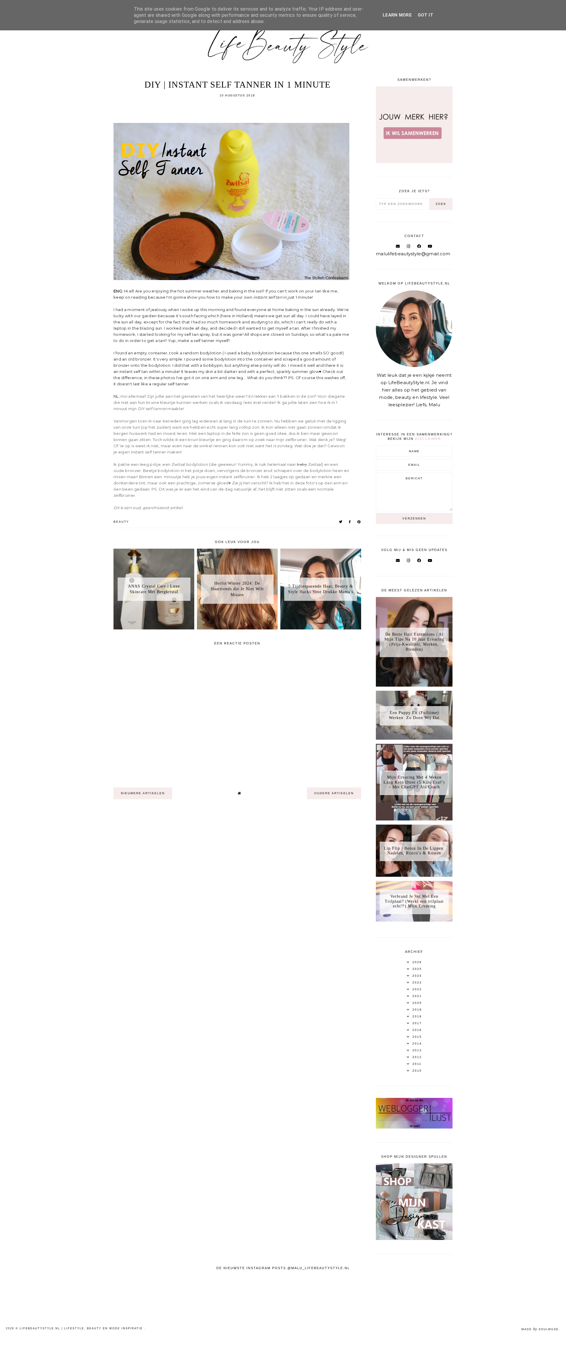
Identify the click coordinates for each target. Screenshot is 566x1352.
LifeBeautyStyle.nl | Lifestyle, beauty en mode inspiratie (82, 1328)
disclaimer (428, 438)
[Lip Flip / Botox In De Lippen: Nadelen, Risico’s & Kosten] (414, 875)
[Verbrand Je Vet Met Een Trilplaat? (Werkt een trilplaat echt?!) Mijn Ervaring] (414, 920)
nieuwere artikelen (143, 793)
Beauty (121, 521)
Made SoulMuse (540, 1329)
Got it (425, 15)
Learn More (397, 15)
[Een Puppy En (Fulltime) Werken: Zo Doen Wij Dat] (414, 738)
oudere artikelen (334, 793)
